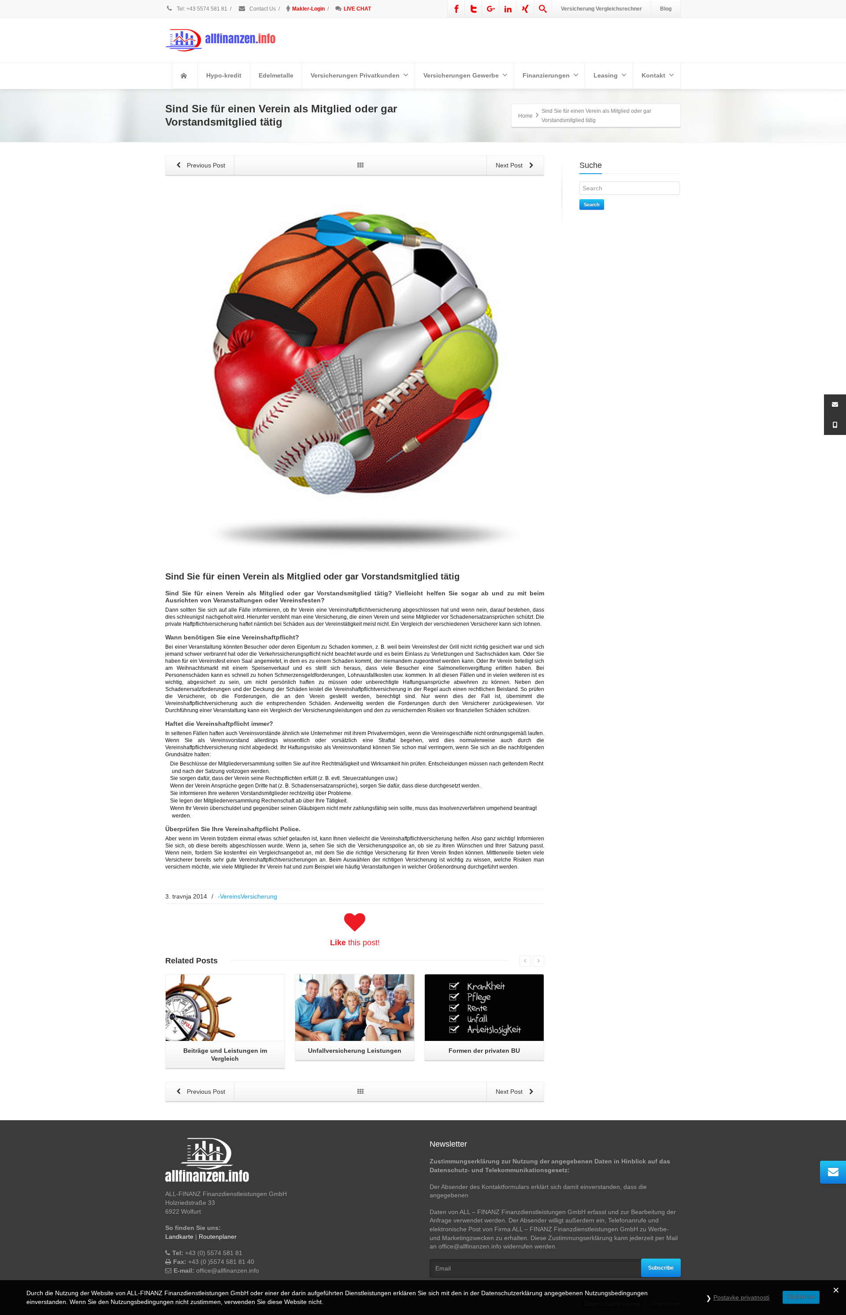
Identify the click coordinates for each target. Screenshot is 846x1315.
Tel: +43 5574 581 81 (202, 9)
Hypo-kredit (223, 75)
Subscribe (661, 1268)
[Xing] (525, 9)
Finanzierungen (546, 75)
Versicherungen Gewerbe (461, 75)
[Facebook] (456, 9)
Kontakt (653, 75)
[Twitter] (473, 9)
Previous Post (205, 165)
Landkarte (179, 1236)
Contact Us (262, 9)
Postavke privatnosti (741, 1297)
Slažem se (801, 1296)
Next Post (510, 165)
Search (592, 204)
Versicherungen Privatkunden (355, 75)
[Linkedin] (508, 9)
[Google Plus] (491, 9)
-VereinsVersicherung (247, 896)
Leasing (606, 75)
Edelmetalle (276, 75)
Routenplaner (218, 1236)
